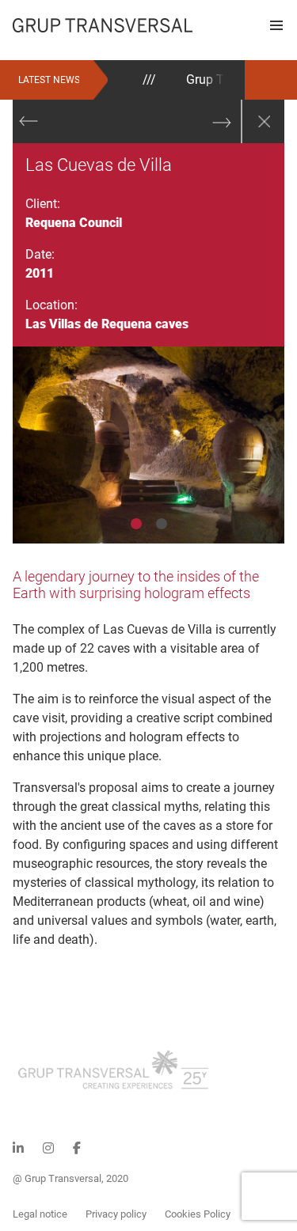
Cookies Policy (197, 1214)
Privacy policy (116, 1214)
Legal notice (40, 1214)
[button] (276, 25)
